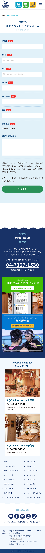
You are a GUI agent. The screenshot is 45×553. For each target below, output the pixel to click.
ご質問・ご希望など (9, 135)
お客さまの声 (31, 480)
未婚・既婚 (5, 124)
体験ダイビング (32, 466)
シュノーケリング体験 (11, 471)
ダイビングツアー (32, 471)
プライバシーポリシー (10, 178)
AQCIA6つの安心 (9, 480)
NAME (4, 54)
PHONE (4, 82)
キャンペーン (31, 475)
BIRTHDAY (6, 96)
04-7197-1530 (22, 265)
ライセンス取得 (9, 466)
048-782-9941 (17, 404)
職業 (3, 110)
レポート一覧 (8, 475)
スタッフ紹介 (31, 484)
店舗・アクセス (9, 484)
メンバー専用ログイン (34, 493)
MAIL (3, 68)
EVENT (4, 41)
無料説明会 (30, 488)
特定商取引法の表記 (33, 497)
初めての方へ (31, 462)
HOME (6, 462)
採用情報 (7, 493)
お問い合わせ (8, 488)
